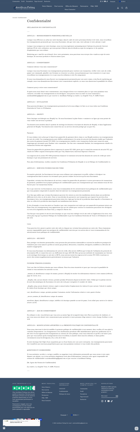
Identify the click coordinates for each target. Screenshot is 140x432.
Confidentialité (63, 391)
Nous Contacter (70, 9)
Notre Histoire (47, 6)
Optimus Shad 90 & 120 (16, 421)
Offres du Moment (71, 6)
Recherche (47, 1)
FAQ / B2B (94, 6)
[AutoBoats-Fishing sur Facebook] (105, 401)
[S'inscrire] (117, 396)
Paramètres (29, 1)
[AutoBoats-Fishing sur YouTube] (109, 401)
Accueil (14, 18)
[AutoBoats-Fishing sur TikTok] (112, 401)
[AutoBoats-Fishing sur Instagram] (102, 401)
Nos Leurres (58, 6)
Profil (23, 1)
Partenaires (84, 6)
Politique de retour (64, 394)
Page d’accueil (38, 1)
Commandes (16, 1)
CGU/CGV (62, 389)
